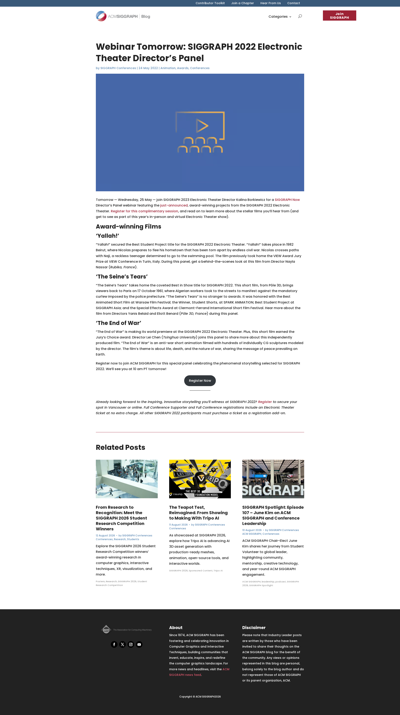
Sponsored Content (200, 570)
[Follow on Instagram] (131, 644)
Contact (293, 3)
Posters (100, 581)
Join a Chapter (242, 3)
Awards (183, 68)
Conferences (200, 68)
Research (120, 539)
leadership (268, 581)
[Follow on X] (122, 644)
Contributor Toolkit (210, 3)
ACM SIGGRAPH (251, 534)
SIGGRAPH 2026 (127, 581)
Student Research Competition (121, 583)
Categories (278, 16)
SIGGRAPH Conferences (118, 68)
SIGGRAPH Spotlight (261, 585)
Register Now (200, 380)
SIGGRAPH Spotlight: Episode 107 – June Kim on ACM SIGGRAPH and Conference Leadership (273, 515)
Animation (168, 68)
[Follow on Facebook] (114, 644)
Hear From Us (270, 3)
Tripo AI (218, 570)
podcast (280, 581)
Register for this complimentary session (144, 211)
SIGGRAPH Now (287, 199)
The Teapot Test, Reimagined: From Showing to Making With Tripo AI (198, 512)
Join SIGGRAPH (339, 15)
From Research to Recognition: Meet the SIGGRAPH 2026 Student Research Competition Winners (121, 518)
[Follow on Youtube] (139, 644)
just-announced (174, 205)
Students (133, 539)
